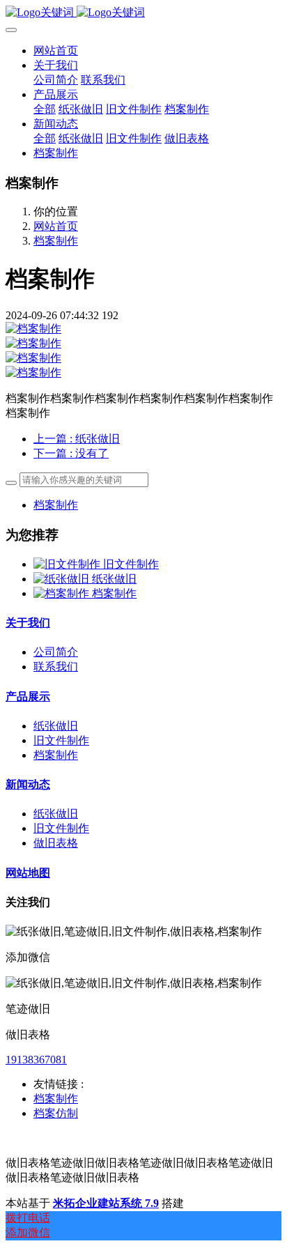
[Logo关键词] (143, 13)
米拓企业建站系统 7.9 (106, 1203)
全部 (44, 109)
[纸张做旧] (62, 579)
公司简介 (55, 652)
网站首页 (55, 50)
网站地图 (28, 873)
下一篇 (71, 453)
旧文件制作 (131, 564)
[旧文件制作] (68, 564)
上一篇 (76, 439)
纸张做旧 (114, 579)
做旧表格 (55, 843)
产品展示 (28, 696)
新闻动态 (28, 784)
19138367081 (36, 1060)
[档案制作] (62, 593)
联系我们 (55, 666)
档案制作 (55, 241)
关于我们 (28, 623)
